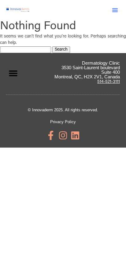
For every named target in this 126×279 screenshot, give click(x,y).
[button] (115, 10)
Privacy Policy (63, 122)
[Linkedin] (75, 135)
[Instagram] (63, 135)
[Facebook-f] (50, 135)
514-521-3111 (108, 82)
